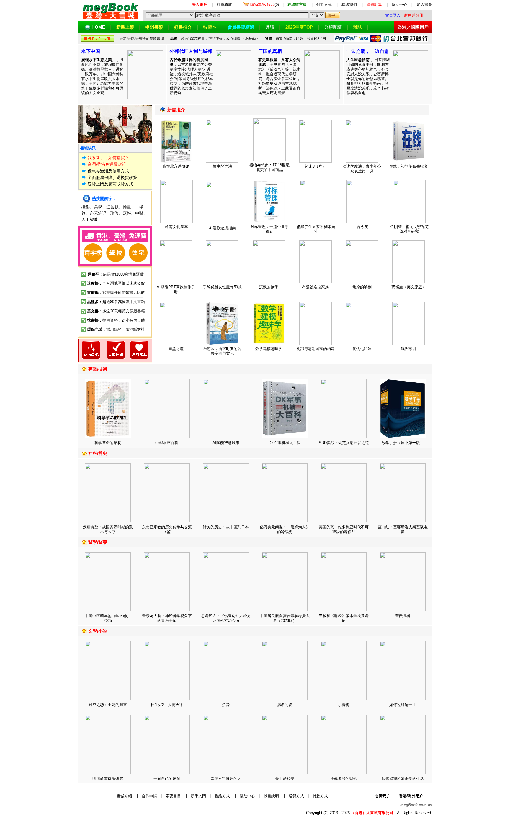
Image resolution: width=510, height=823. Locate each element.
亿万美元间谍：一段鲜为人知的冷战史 (285, 529)
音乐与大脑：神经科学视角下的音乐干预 (167, 618)
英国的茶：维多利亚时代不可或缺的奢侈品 (344, 529)
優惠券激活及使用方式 (108, 171)
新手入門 (198, 796)
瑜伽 (114, 213)
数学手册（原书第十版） (403, 443)
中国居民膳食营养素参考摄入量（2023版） (285, 618)
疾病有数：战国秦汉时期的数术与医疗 (108, 529)
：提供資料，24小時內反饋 (122, 320)
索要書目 (173, 796)
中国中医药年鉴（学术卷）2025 (108, 618)
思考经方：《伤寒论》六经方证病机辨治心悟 (226, 618)
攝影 (85, 207)
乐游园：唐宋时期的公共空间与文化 (222, 351)
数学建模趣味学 (268, 348)
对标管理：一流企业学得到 (269, 229)
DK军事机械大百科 (285, 443)
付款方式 (324, 4)
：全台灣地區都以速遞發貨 (116, 283)
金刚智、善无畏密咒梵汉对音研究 (409, 229)
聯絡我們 (349, 4)
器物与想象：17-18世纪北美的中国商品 (269, 167)
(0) (264, 4)
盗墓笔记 (98, 213)
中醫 (139, 213)
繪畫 (127, 207)
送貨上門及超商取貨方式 (110, 184)
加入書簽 (424, 4)
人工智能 (89, 219)
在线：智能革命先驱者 (408, 166)
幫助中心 (399, 4)
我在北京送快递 (175, 166)
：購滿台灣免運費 (116, 274)
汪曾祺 (112, 207)
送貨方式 (296, 796)
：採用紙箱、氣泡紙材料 (123, 329)
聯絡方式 (222, 796)
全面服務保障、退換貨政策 (112, 177)
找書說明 (271, 796)
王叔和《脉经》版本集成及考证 (344, 618)
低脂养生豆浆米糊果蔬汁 (316, 229)
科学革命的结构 (107, 443)
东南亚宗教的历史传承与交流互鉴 (167, 529)
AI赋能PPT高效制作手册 (176, 289)
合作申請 (149, 796)
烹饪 (127, 213)
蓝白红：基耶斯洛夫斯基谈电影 (403, 529)
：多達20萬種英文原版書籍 (116, 311)
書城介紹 (124, 796)
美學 (98, 207)
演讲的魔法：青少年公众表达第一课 (362, 168)
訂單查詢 (224, 4)
